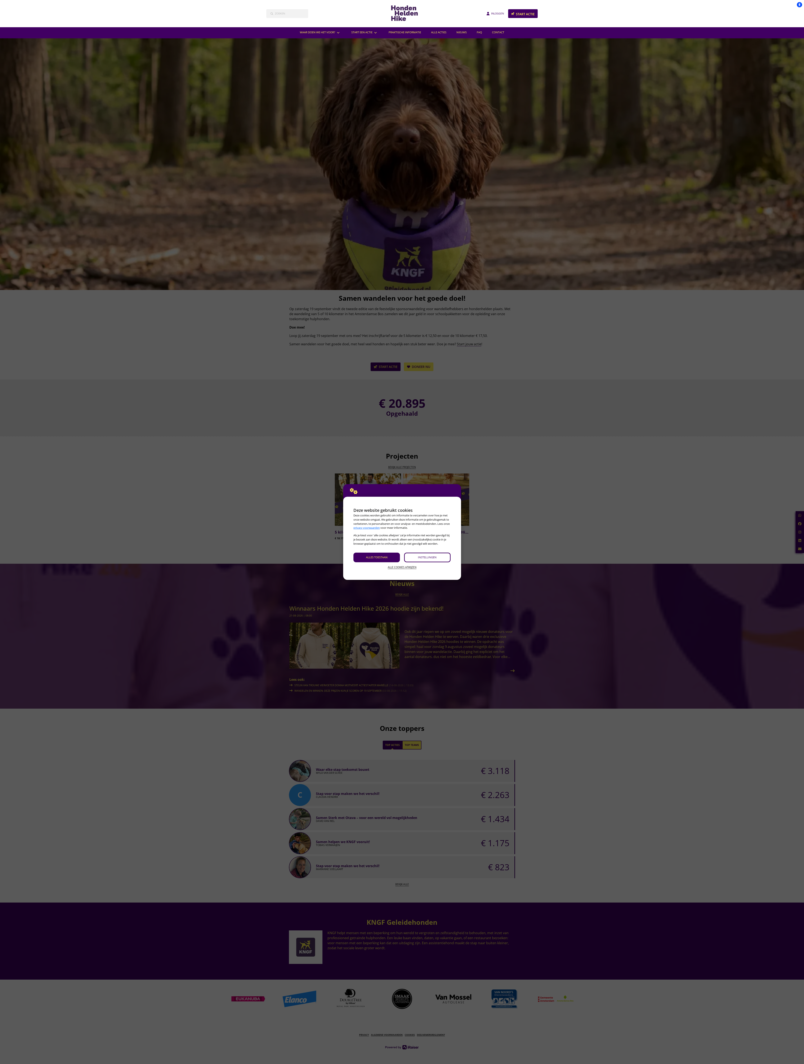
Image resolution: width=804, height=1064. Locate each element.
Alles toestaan (377, 557)
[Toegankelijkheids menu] (799, 4)
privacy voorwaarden (366, 528)
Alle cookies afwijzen (402, 567)
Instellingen (427, 557)
